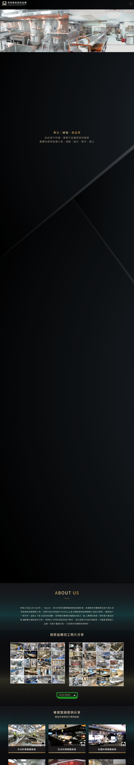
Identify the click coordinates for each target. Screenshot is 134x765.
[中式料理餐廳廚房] (26, 738)
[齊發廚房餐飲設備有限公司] (14, 3)
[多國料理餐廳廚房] (107, 738)
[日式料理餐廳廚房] (67, 738)
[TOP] (130, 761)
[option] (67, 296)
